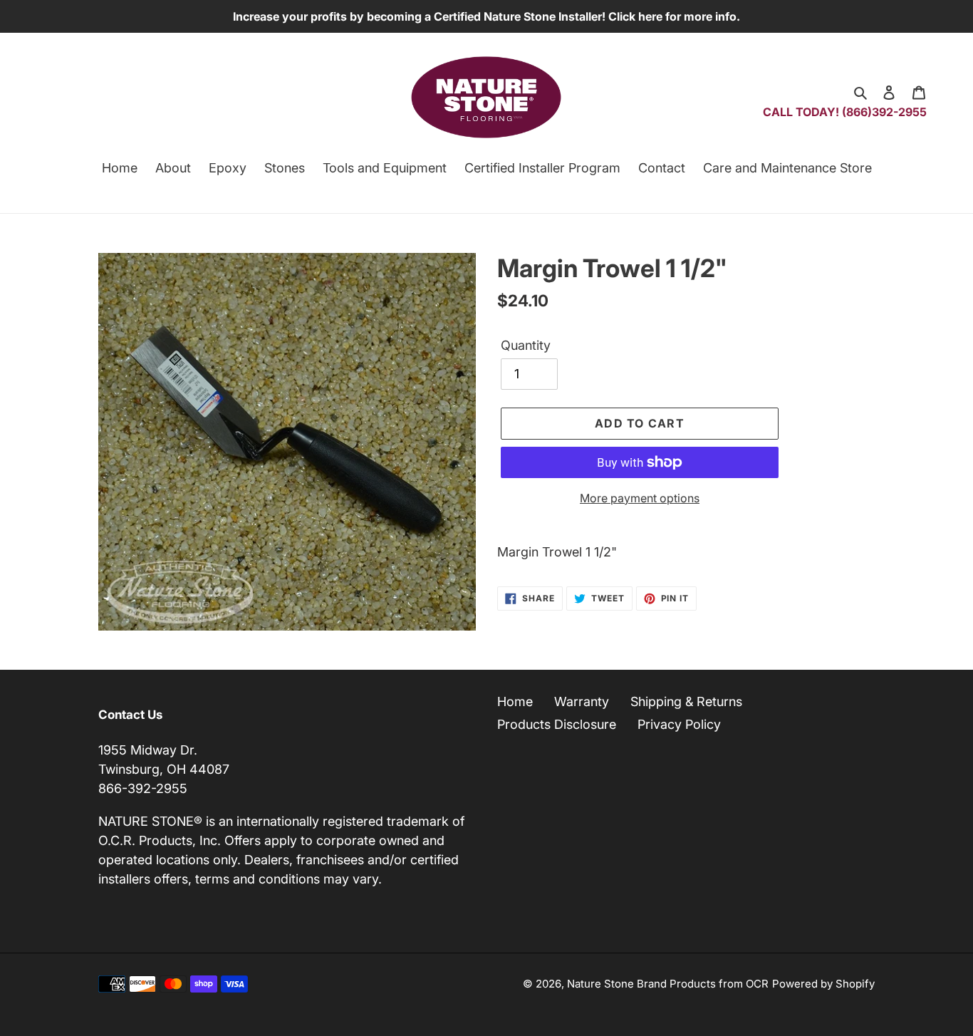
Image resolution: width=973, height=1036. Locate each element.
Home (515, 701)
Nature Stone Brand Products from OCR (668, 983)
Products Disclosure (556, 724)
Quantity (526, 345)
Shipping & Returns (686, 701)
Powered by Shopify (823, 983)
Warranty (581, 701)
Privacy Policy (679, 724)
